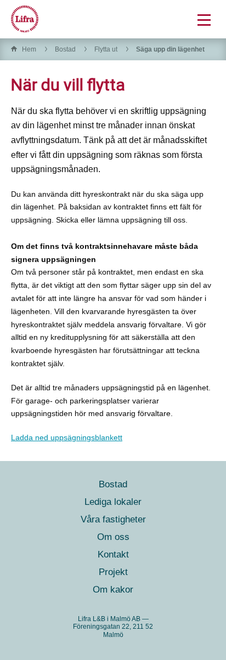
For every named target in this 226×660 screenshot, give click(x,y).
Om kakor (113, 589)
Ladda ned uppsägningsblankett (66, 437)
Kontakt (113, 554)
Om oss (113, 537)
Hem (29, 49)
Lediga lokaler (113, 502)
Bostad (65, 49)
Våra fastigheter (113, 519)
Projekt (113, 572)
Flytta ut (105, 49)
